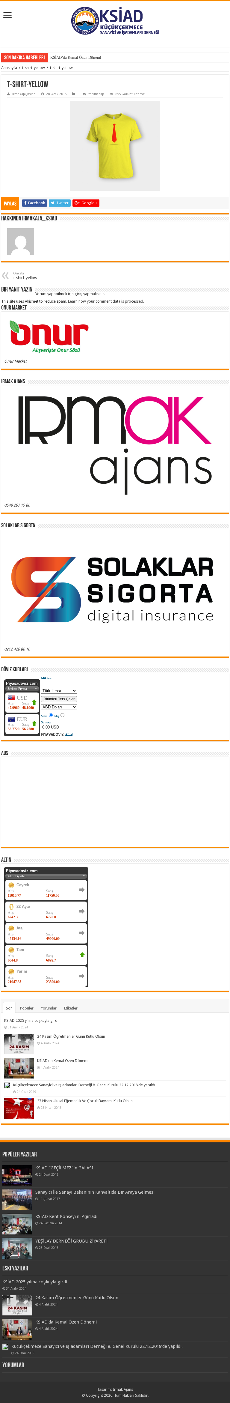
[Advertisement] (115, 802)
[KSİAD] (115, 21)
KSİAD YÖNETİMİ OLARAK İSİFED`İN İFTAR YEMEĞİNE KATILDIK (108, 57)
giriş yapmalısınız (89, 294)
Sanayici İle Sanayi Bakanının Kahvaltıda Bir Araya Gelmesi (95, 1192)
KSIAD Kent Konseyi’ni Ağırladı (66, 1216)
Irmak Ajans (123, 1389)
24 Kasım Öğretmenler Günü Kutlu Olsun (71, 1036)
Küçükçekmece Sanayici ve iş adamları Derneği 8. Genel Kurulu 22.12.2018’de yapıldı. (84, 1085)
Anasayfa (9, 67)
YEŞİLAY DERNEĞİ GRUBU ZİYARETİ (71, 1241)
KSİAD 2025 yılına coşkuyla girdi (31, 1020)
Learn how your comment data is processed (105, 301)
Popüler (27, 1008)
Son (9, 1008)
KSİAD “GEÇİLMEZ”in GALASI (64, 1168)
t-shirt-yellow (33, 67)
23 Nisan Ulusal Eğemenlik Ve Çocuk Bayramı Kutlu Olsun (85, 1101)
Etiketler (71, 1008)
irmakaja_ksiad (24, 94)
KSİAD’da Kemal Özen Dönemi (62, 1060)
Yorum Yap (96, 94)
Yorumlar (49, 1008)
